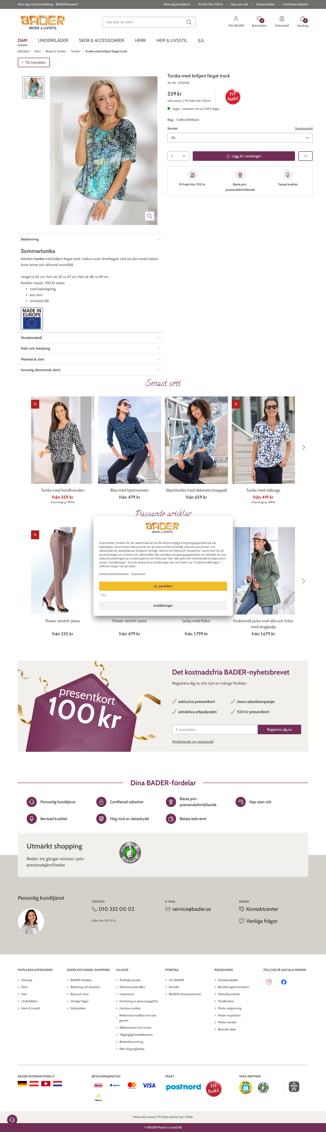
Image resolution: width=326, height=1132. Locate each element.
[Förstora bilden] (149, 216)
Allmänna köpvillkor (132, 987)
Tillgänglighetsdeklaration (136, 1035)
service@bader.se (191, 909)
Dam (24, 987)
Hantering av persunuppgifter (139, 1001)
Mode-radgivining (229, 1008)
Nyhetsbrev (78, 1008)
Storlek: (172, 128)
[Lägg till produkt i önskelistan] (306, 156)
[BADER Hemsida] (43, 22)
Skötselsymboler (229, 994)
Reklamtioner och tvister (135, 1028)
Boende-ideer (227, 1029)
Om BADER (176, 980)
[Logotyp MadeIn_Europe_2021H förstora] (32, 318)
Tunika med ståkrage (263, 490)
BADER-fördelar (81, 980)
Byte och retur (80, 994)
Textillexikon (226, 1001)
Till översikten (35, 62)
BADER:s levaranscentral (185, 994)
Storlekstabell (304, 128)
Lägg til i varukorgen (246, 156)
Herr (24, 994)
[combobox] (148, 22)
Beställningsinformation (233, 987)
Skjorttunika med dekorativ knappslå (196, 490)
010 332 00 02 (116, 909)
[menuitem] (22, 40)
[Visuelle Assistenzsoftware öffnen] (292, 1086)
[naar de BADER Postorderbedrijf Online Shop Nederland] (57, 1083)
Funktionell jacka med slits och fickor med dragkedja (263, 623)
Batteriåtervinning (131, 1042)
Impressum (127, 994)
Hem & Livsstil (30, 1008)
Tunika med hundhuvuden (62, 490)
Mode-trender (227, 1022)
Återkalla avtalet (130, 980)
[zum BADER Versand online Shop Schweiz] (45, 1083)
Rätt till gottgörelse (132, 1049)
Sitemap (26, 980)
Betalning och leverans (85, 987)
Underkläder (29, 1001)
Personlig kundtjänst (176, 4)
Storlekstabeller (228, 980)
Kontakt (174, 987)
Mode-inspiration (229, 1015)
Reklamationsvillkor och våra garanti (137, 1018)
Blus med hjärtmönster (129, 490)
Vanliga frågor (79, 1001)
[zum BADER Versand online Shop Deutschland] (22, 1083)
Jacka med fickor (196, 620)
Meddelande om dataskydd (192, 742)
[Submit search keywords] (189, 22)
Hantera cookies (130, 1008)
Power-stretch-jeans (62, 620)
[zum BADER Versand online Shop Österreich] (34, 1083)
